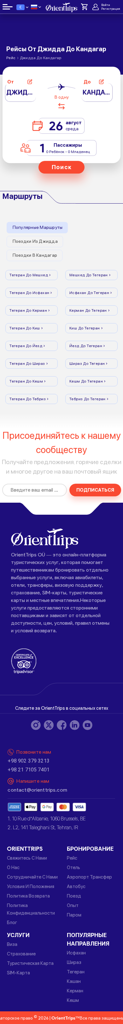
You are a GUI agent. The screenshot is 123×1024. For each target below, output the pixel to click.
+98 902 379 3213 (28, 761)
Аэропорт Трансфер (89, 877)
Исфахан (76, 953)
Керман (75, 991)
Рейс (72, 858)
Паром (74, 915)
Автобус (76, 886)
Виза (12, 944)
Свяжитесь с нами (27, 858)
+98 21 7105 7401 (28, 770)
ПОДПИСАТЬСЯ (95, 490)
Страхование (21, 954)
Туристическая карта (30, 963)
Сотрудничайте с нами (32, 877)
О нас (13, 867)
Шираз (74, 962)
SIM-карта (18, 973)
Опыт (73, 905)
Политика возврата (28, 896)
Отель (73, 867)
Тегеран (76, 972)
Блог (12, 922)
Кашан (74, 981)
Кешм (73, 1000)
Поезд (74, 896)
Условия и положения (30, 886)
